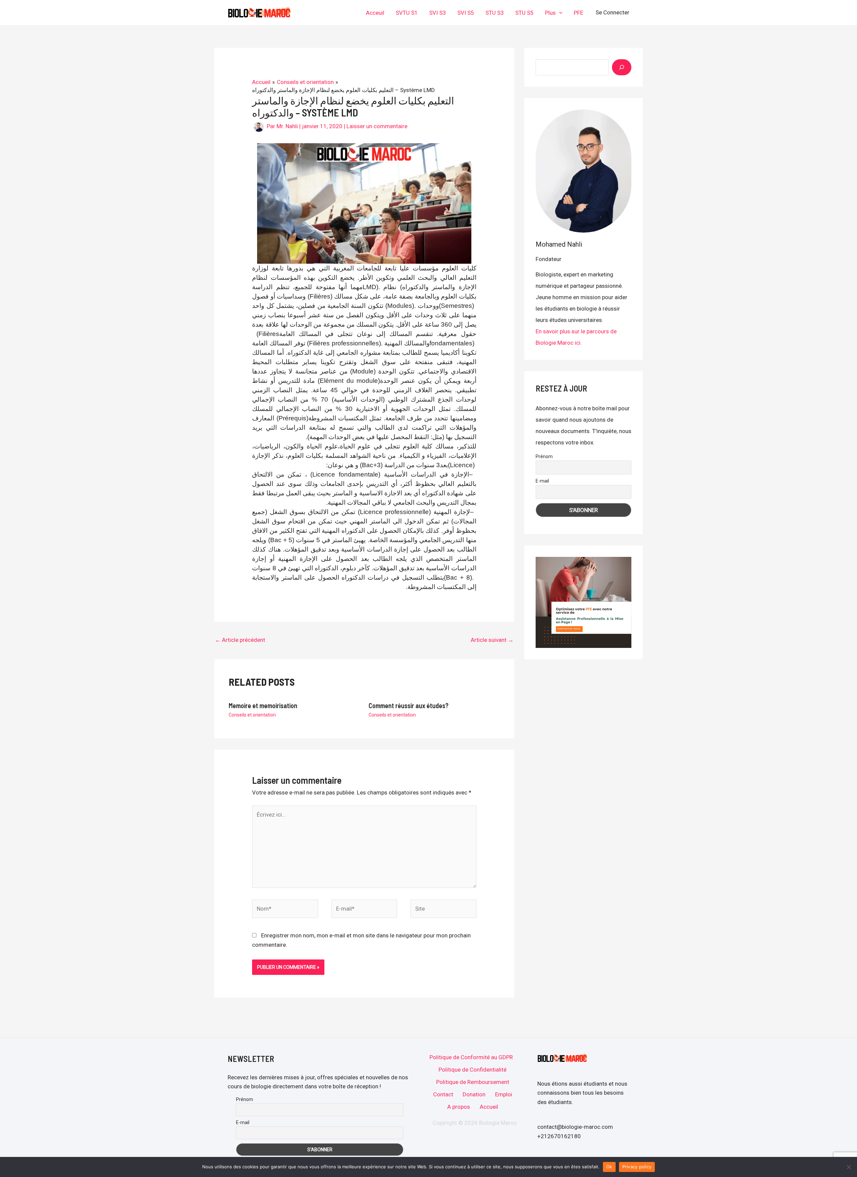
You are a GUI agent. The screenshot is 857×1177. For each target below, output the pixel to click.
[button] (559, 12)
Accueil (489, 1106)
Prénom (544, 456)
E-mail (542, 481)
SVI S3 (437, 12)
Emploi (503, 1094)
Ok (609, 1166)
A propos (458, 1106)
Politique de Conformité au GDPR (471, 1057)
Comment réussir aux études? (409, 705)
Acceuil (375, 12)
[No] (848, 1167)
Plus (550, 12)
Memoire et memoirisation (263, 705)
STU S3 (494, 12)
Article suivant (492, 640)
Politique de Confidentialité (473, 1069)
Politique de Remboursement (472, 1082)
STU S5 (524, 12)
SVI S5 (465, 12)
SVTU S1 (407, 12)
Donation (474, 1094)
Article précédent (240, 640)
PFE (578, 12)
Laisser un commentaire (376, 126)
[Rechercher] (621, 67)
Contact (443, 1094)
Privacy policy (637, 1166)
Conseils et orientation (252, 715)
